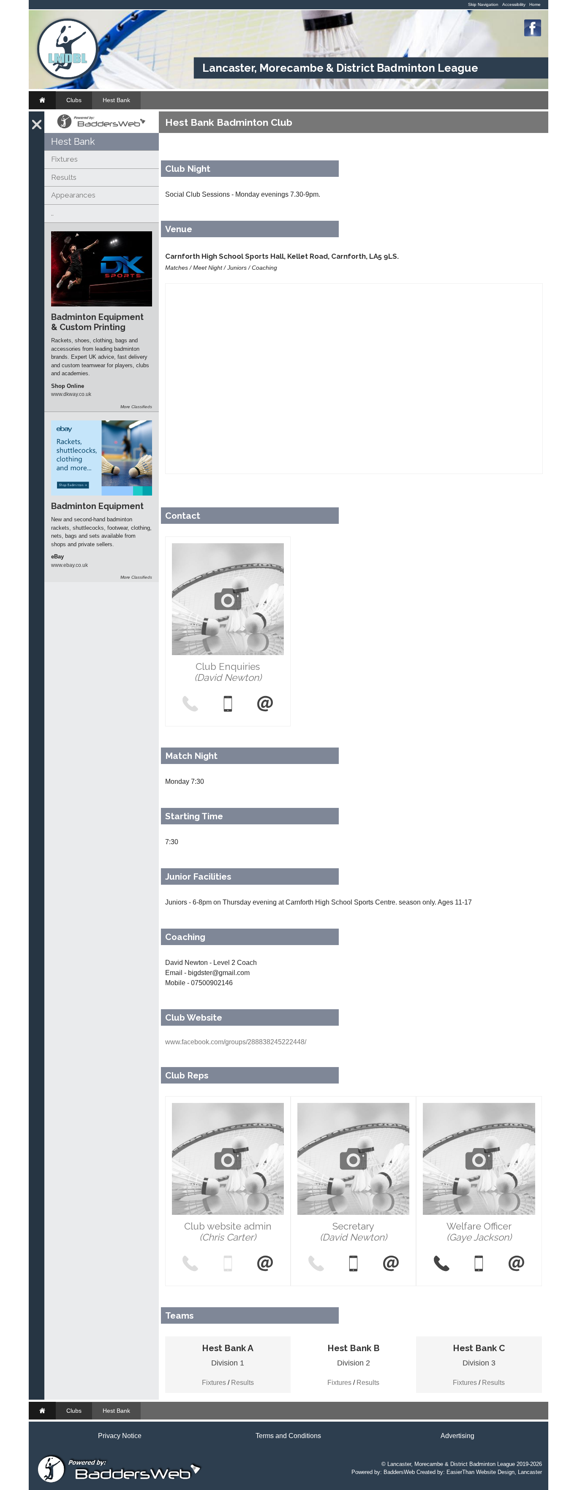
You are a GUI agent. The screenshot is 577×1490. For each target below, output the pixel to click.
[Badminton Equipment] (101, 493)
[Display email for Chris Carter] (265, 1264)
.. (52, 213)
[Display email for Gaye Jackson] (516, 1264)
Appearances (73, 195)
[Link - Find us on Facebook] (532, 34)
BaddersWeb (399, 1472)
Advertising (457, 1435)
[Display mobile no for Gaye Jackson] (479, 1264)
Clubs (74, 100)
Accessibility (513, 4)
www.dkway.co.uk (71, 394)
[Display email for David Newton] (265, 704)
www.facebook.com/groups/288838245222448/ (235, 1042)
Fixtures (64, 159)
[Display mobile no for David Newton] (227, 704)
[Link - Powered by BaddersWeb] (101, 128)
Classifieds (141, 406)
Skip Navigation (483, 4)
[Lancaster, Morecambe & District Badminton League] (67, 77)
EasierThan (460, 1472)
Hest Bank (116, 100)
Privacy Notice (120, 1435)
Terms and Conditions (288, 1435)
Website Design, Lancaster (509, 1472)
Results (63, 177)
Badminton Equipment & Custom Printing (97, 322)
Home (535, 4)
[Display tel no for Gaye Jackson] (441, 1264)
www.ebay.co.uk (69, 565)
